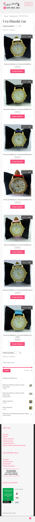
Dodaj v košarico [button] (17, 71)
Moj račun (6, 459)
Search (17, 519)
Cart (27, 518)
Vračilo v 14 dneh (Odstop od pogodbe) (14, 445)
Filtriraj (6, 370)
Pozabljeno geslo (8, 461)
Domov (6, 16)
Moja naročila (7, 463)
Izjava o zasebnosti (8, 438)
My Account (6, 519)
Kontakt (5, 436)
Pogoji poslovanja (8, 441)
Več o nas (5, 434)
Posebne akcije (13, 16)
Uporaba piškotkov (8, 443)
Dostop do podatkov (9, 466)
